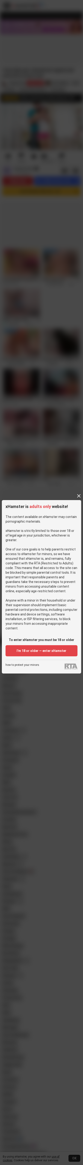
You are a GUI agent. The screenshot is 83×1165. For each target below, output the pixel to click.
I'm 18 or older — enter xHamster (41, 651)
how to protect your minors (22, 665)
